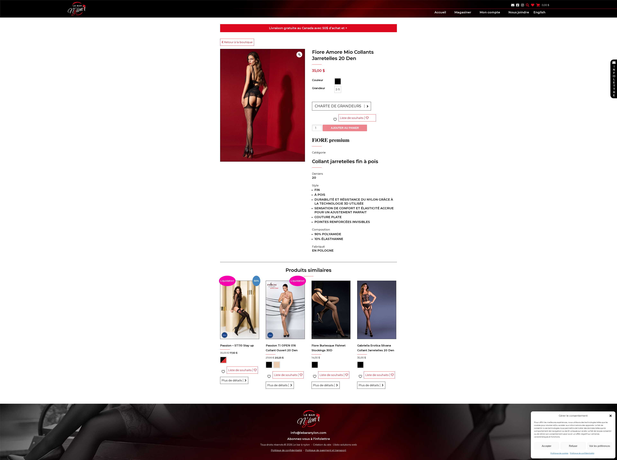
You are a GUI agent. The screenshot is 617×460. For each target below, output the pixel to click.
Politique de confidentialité (582, 453)
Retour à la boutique (238, 42)
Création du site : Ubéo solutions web (335, 444)
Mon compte (490, 12)
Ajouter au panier (345, 127)
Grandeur (318, 88)
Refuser (573, 446)
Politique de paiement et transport (325, 450)
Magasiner (462, 12)
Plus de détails (232, 380)
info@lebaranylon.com (308, 433)
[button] (610, 415)
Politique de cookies (559, 453)
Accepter (546, 446)
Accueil (440, 12)
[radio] (338, 81)
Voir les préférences (599, 446)
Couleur (317, 80)
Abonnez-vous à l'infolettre (308, 439)
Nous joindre (518, 12)
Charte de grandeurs (338, 106)
